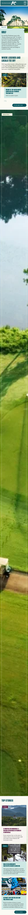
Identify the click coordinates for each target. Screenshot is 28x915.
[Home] (9, 3)
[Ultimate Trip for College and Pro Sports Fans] (14, 894)
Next (8, 100)
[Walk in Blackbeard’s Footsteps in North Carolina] (14, 860)
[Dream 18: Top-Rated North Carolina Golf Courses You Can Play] (14, 85)
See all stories (19, 912)
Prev (2, 100)
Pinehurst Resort (6, 114)
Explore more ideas (18, 105)
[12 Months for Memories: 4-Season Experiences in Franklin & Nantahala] (14, 824)
